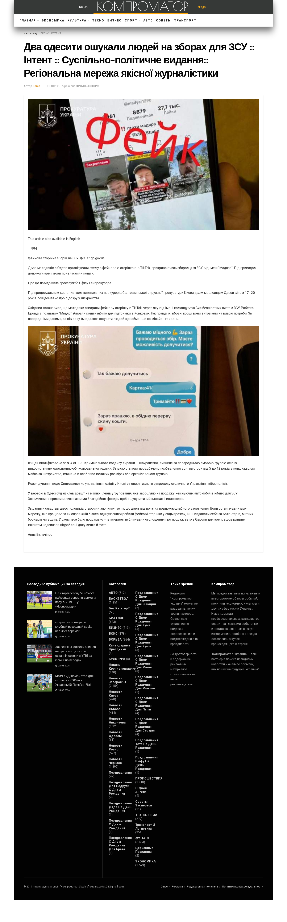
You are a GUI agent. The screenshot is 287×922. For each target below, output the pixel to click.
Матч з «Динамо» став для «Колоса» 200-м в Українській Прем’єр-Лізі (74, 680)
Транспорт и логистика (145, 826)
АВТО (148, 20)
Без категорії (119, 608)
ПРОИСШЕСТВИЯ (51, 33)
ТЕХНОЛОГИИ (146, 815)
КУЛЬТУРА (76, 20)
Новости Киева (115, 693)
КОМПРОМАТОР (142, 6)
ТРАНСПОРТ (185, 20)
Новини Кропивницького (122, 666)
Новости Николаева (117, 720)
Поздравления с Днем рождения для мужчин (146, 682)
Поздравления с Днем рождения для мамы (146, 661)
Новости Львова (115, 707)
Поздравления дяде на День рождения (120, 807)
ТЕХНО (98, 20)
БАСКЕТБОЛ (118, 599)
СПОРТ (131, 20)
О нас (164, 886)
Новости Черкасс (115, 761)
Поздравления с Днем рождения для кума (146, 619)
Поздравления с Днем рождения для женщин (146, 598)
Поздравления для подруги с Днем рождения (120, 787)
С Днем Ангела (141, 790)
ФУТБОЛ (142, 838)
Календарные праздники (119, 647)
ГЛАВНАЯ (28, 20)
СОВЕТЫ (163, 20)
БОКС (113, 634)
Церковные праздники (144, 850)
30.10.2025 (53, 86)
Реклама (177, 886)
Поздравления (120, 772)
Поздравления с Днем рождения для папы (146, 703)
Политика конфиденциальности (242, 886)
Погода (201, 7)
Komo (36, 86)
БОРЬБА (115, 639)
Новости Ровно (115, 747)
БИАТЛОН (116, 618)
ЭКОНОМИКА (53, 20)
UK (86, 7)
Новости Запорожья (117, 680)
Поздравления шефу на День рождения (146, 763)
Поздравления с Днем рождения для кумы (146, 640)
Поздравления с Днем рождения (120, 824)
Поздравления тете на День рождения (146, 744)
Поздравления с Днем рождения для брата (120, 843)
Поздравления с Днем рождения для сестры (146, 724)
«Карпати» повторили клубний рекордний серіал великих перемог (74, 626)
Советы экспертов (143, 803)
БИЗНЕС (114, 20)
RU (81, 7)
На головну (30, 33)
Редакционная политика (202, 886)
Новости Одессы (115, 734)
